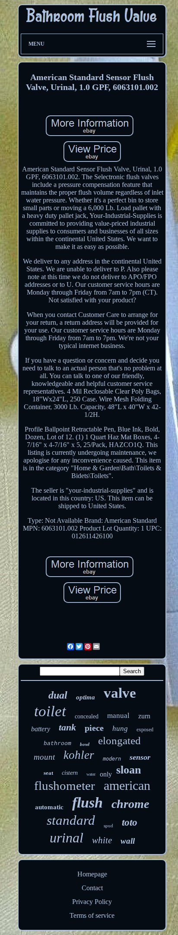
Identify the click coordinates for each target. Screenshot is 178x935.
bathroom (57, 743)
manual (118, 715)
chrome (130, 804)
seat (48, 773)
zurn (144, 716)
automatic (49, 807)
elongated (119, 740)
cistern (70, 773)
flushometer (64, 785)
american (127, 785)
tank (67, 727)
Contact (92, 888)
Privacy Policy (92, 901)
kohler (79, 755)
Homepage (92, 874)
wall (128, 840)
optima (85, 697)
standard (71, 820)
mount (44, 756)
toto (129, 822)
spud (108, 825)
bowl (84, 744)
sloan (128, 770)
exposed (145, 730)
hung (120, 728)
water (90, 774)
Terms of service (92, 915)
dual (57, 695)
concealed (87, 716)
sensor (140, 757)
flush (87, 803)
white (102, 840)
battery (40, 729)
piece (94, 728)
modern (112, 759)
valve (120, 693)
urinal (66, 837)
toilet (50, 711)
